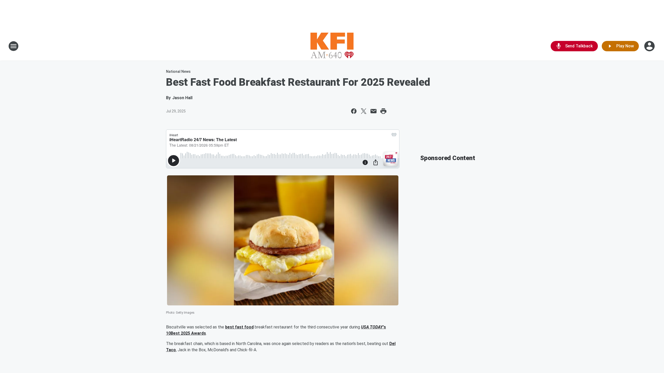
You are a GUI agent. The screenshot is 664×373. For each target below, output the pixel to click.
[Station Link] (332, 46)
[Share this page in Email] (373, 111)
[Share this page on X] (363, 111)
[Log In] (650, 46)
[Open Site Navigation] (13, 46)
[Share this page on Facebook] (353, 111)
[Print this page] (383, 111)
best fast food (239, 327)
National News (178, 71)
